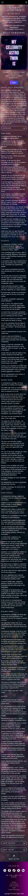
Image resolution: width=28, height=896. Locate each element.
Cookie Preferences (14, 889)
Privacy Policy (14, 884)
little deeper (12, 236)
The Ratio (4, 690)
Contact (14, 882)
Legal (14, 887)
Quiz (14, 83)
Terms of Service (14, 886)
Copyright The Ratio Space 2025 (14, 893)
